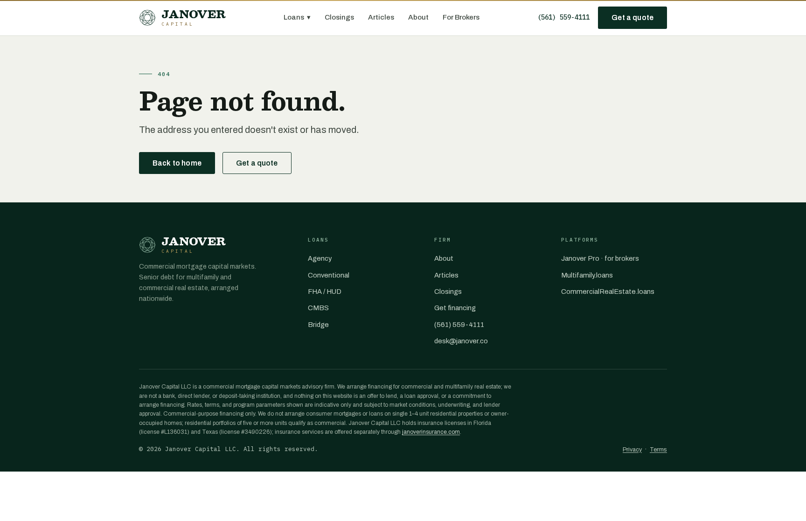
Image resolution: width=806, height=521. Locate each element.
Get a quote (632, 17)
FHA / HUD (324, 291)
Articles (381, 17)
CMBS (318, 308)
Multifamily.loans (587, 275)
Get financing (455, 308)
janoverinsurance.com (431, 432)
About (418, 17)
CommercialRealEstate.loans (607, 291)
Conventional (328, 275)
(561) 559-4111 (563, 17)
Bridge (318, 324)
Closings (339, 17)
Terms (658, 449)
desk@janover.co (461, 341)
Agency (320, 258)
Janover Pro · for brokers (600, 258)
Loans (297, 17)
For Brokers (461, 17)
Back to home (177, 163)
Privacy (632, 449)
